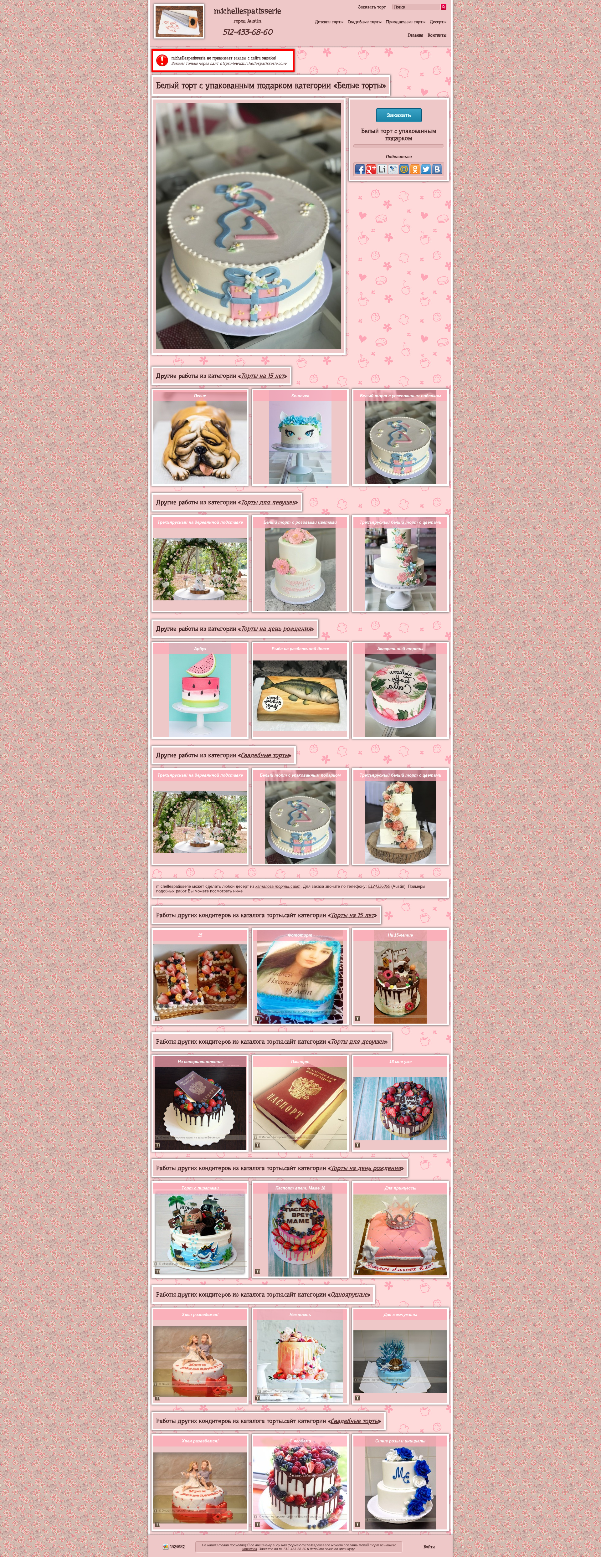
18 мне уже (400, 1061)
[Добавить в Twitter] (426, 169)
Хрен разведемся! (200, 1314)
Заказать (399, 115)
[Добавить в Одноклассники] (415, 169)
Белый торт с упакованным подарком (400, 395)
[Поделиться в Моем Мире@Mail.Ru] (404, 169)
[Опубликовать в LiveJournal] (393, 169)
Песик (200, 395)
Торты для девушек (268, 502)
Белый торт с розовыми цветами (300, 522)
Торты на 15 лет (262, 375)
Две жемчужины (400, 1314)
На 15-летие (400, 935)
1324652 (177, 1546)
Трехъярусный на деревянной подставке (200, 522)
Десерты (438, 21)
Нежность (300, 1314)
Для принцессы (400, 1188)
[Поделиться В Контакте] (437, 169)
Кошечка (300, 395)
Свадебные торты (365, 21)
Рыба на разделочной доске (300, 648)
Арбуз (200, 648)
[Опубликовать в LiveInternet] (382, 169)
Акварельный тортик (400, 648)
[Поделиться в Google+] (371, 169)
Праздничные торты (405, 21)
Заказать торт (372, 6)
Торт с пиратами (200, 1188)
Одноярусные (349, 1294)
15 (200, 935)
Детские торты (329, 21)
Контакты (437, 35)
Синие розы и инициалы (400, 1441)
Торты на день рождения (276, 628)
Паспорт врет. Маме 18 (300, 1188)
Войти (429, 1546)
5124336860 (379, 886)
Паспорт (300, 1061)
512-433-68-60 (247, 32)
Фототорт (300, 935)
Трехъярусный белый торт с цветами (400, 522)
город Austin (247, 21)
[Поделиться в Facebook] (360, 169)
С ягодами (300, 1441)
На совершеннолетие (200, 1061)
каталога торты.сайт (277, 886)
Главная (415, 35)
